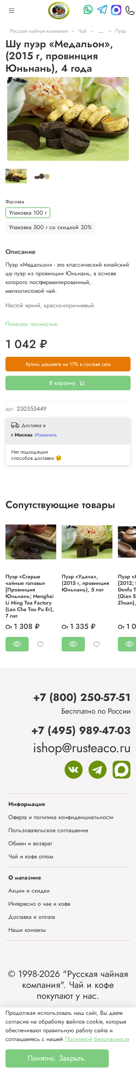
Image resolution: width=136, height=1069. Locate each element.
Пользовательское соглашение (48, 830)
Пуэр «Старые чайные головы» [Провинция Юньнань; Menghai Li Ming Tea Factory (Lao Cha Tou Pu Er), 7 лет (29, 596)
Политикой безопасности (97, 1039)
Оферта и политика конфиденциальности (61, 817)
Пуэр (120, 31)
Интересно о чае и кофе (39, 904)
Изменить (46, 434)
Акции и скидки (29, 890)
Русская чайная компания (39, 31)
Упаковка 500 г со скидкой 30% (50, 227)
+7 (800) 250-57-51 (82, 697)
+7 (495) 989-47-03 (81, 730)
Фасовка (14, 202)
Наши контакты (27, 930)
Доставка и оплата (31, 917)
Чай (82, 31)
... (101, 31)
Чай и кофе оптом (30, 856)
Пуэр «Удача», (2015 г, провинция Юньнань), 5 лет (85, 583)
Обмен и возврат (30, 843)
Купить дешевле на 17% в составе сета (68, 364)
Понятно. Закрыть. (57, 1058)
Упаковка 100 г (28, 212)
